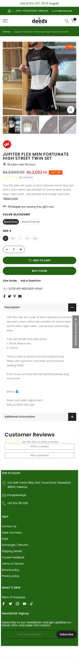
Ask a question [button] (39, 455)
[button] (11, 177)
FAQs (5, 539)
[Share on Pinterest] (14, 296)
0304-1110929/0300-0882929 (31, 10)
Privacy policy (10, 576)
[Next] (73, 78)
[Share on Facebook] (4, 296)
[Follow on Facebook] (3, 603)
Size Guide (10, 280)
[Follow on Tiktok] (31, 603)
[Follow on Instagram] (17, 603)
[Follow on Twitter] (10, 603)
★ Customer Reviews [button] (76, 331)
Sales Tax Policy (12, 532)
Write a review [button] (39, 446)
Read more (11, 198)
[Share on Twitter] (9, 296)
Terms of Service (13, 563)
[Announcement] (39, 3)
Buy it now (39, 271)
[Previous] (5, 78)
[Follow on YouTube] (24, 603)
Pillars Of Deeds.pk (13, 597)
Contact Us (9, 526)
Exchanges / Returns (15, 545)
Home (6, 32)
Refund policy (10, 570)
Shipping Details (12, 551)
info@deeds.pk (63, 10)
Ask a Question (31, 280)
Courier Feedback (13, 557)
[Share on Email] (19, 296)
